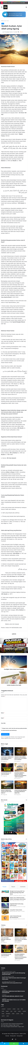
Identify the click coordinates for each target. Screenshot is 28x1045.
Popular (4, 886)
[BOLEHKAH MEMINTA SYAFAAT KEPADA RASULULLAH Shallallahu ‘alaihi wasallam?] (21, 767)
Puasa (3, 1013)
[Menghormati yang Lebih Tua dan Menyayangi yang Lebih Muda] (5, 891)
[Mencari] (26, 7)
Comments (22, 886)
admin (14, 634)
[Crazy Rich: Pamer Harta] (5, 911)
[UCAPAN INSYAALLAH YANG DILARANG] (7, 767)
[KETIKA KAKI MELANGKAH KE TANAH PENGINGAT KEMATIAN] (21, 785)
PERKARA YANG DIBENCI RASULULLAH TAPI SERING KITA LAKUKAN (21, 758)
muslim (19, 1011)
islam (15, 1011)
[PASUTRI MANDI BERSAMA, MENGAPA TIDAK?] (7, 932)
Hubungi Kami (19, 1035)
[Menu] (1, 7)
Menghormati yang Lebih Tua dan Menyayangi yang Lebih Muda (17, 892)
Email (2, 718)
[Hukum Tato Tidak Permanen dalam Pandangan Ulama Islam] (5, 899)
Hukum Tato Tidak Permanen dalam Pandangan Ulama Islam (18, 898)
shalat (13, 1013)
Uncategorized (7, 644)
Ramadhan (8, 1013)
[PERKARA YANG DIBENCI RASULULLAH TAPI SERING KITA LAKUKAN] (21, 751)
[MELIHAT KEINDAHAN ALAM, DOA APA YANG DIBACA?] (7, 785)
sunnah (17, 1013)
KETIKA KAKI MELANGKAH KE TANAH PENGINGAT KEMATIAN (20, 792)
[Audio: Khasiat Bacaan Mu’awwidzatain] (5, 918)
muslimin (24, 1011)
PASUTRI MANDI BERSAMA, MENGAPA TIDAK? (6, 939)
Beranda (4, 20)
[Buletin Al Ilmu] (5, 7)
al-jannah (3, 1008)
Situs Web (3, 723)
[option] (14, 645)
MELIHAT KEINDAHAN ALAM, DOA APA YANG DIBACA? (6, 792)
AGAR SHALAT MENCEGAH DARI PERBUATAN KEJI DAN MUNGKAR (7, 758)
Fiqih (8, 20)
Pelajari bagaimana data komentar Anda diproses (11, 738)
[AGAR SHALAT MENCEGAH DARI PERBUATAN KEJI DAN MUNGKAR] (7, 751)
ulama (7, 1015)
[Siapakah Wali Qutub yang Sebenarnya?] (5, 905)
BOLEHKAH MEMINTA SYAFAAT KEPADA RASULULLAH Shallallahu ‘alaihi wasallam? (20, 775)
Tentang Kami (13, 1035)
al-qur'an (9, 1008)
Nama (2, 712)
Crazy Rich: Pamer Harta (16, 910)
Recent (13, 886)
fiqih (22, 1008)
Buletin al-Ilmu (23, 1033)
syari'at (3, 1015)
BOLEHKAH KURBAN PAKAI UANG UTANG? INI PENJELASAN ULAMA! (12, 649)
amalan (14, 1008)
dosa (18, 1008)
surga (22, 1013)
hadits (3, 1011)
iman (11, 1011)
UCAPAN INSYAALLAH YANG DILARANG (11, 2)
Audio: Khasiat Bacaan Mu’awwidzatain (15, 916)
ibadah (7, 1011)
